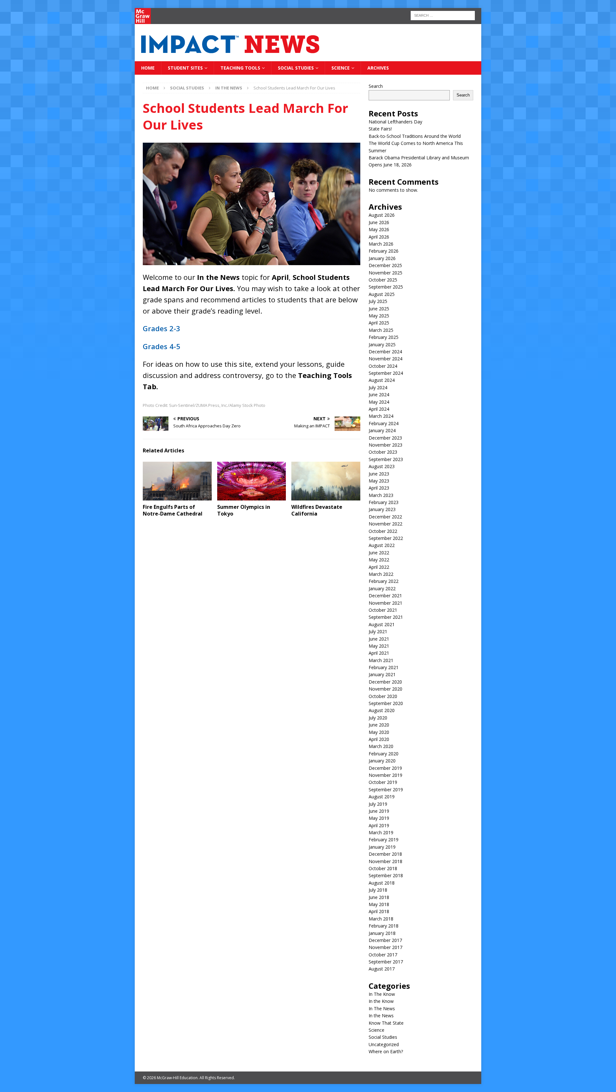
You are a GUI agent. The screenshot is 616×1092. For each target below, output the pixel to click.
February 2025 (383, 337)
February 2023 (383, 502)
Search (376, 86)
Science (340, 68)
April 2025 (379, 323)
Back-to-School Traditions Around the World (415, 136)
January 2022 (382, 588)
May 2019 (379, 818)
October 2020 (383, 696)
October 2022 (383, 531)
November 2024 (385, 359)
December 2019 (385, 768)
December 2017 (385, 940)
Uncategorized (384, 1044)
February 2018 (383, 926)
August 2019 (382, 797)
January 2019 (382, 847)
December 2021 (385, 595)
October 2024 (383, 366)
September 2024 (386, 373)
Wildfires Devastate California (316, 510)
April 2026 (379, 237)
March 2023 (381, 495)
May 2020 (379, 732)
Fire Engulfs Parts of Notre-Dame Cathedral (172, 510)
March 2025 (381, 330)
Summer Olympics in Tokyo (243, 510)
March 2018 (381, 919)
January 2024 (382, 430)
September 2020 (386, 703)
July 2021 (378, 631)
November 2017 (385, 947)
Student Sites (185, 68)
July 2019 (378, 804)
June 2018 (379, 897)
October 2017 (383, 955)
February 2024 (383, 423)
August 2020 (382, 710)
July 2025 (378, 301)
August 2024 (382, 380)
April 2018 (379, 911)
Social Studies (296, 68)
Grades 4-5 (161, 346)
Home (148, 68)
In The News (382, 1008)
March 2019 (381, 832)
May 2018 (379, 904)
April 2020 (379, 739)
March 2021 (381, 660)
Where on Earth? (386, 1051)
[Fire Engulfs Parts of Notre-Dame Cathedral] (177, 481)
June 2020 (379, 725)
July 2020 (378, 718)
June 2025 (379, 309)
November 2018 (385, 861)
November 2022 (385, 524)
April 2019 (379, 825)
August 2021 (382, 624)
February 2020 (383, 754)
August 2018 (382, 883)
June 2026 (379, 222)
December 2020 (385, 682)
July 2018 (378, 890)
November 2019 (385, 775)
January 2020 (382, 761)
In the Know (381, 1001)
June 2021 (379, 639)
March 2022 (381, 574)
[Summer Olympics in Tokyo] (251, 481)
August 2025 (382, 294)
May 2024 (379, 402)
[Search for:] (443, 15)
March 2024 (381, 416)
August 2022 (382, 545)
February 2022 (383, 581)
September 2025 (386, 287)
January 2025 (382, 344)
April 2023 (379, 488)
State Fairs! (380, 129)
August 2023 (382, 466)
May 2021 (379, 646)
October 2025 (383, 280)
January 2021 (382, 674)
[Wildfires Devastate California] (325, 481)
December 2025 (385, 265)
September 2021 (386, 617)
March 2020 (381, 746)
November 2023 (385, 445)
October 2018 (383, 868)
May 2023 (379, 481)
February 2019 (383, 839)
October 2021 (383, 610)
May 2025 (379, 316)
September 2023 (386, 459)
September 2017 (386, 962)
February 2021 (383, 667)
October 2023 (383, 452)
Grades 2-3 (161, 328)
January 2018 (382, 933)
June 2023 (379, 474)
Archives (378, 68)
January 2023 (382, 509)
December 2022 (385, 517)
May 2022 (379, 560)
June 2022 (379, 553)
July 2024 (378, 387)
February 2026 (383, 251)
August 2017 (382, 969)
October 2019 (383, 782)
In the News (381, 1015)
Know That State (386, 1023)
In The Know (382, 994)
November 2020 (385, 689)
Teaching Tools (240, 68)
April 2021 (379, 653)
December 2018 (385, 854)
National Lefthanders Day (395, 122)
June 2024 (379, 394)
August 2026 (382, 215)
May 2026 (379, 229)
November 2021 (385, 603)
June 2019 (379, 811)
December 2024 (385, 352)
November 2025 (385, 273)
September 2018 (386, 875)
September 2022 (386, 538)
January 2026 (382, 258)
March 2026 (381, 244)
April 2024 (379, 409)
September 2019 (386, 789)
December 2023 (385, 438)
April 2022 (379, 567)
